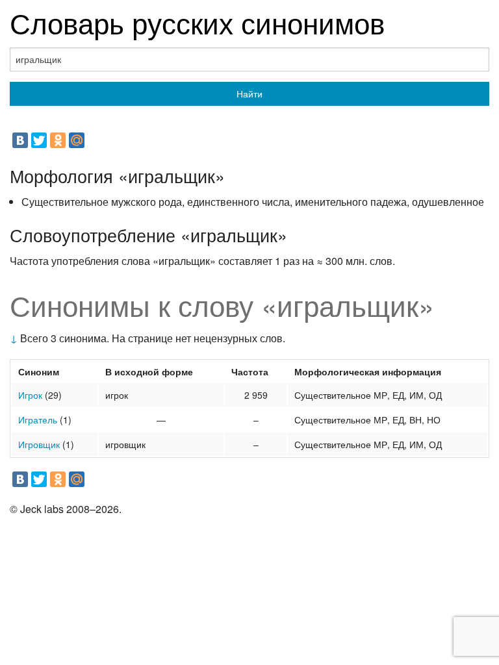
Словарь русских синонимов (197, 21)
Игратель (37, 419)
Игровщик (39, 444)
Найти (249, 93)
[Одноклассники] (58, 140)
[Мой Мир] (76, 140)
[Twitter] (39, 140)
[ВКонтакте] (20, 140)
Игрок (30, 394)
